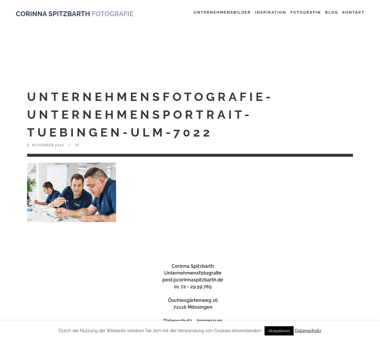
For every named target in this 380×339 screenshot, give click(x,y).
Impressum (209, 321)
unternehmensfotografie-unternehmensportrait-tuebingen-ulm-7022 (150, 114)
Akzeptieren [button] (279, 331)
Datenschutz (177, 321)
